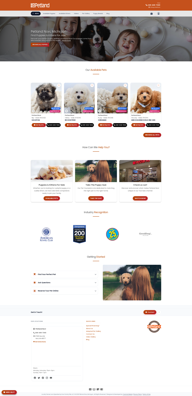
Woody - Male (139, 118)
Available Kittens (64, 14)
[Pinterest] (42, 377)
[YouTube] (50, 377)
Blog (107, 14)
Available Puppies (49, 14)
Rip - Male (39, 118)
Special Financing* (92, 326)
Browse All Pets (152, 135)
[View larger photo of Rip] (59, 85)
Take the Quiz (96, 198)
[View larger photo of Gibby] (92, 85)
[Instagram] (46, 377)
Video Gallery (91, 337)
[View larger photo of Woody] (158, 85)
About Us (89, 329)
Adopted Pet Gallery (93, 331)
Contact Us (90, 334)
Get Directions (40, 342)
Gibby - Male (73, 118)
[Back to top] (159, 312)
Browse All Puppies (40, 45)
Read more (66, 40)
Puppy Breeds (98, 14)
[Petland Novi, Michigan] (40, 5)
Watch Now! (140, 198)
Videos (76, 14)
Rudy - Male (105, 118)
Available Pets (52, 198)
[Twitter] (38, 377)
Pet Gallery (86, 14)
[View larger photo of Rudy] (125, 85)
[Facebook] (34, 377)
